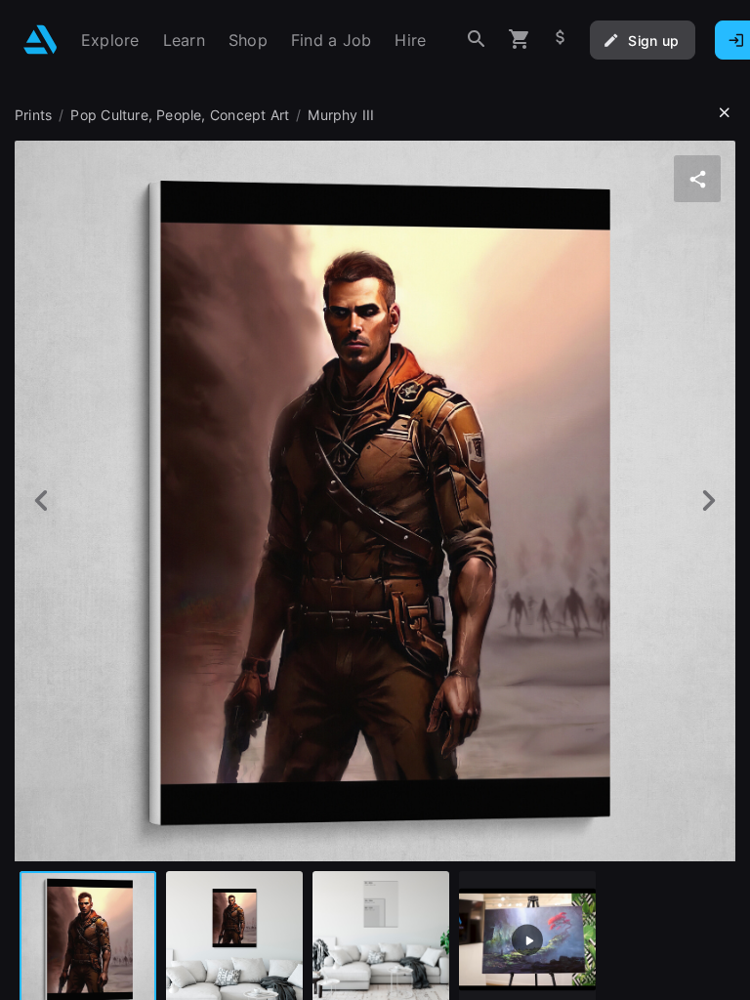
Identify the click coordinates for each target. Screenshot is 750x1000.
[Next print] (708, 500)
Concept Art (249, 114)
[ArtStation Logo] (40, 39)
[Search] (476, 40)
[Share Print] (697, 178)
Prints (33, 114)
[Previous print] (41, 500)
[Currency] (560, 40)
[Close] (724, 113)
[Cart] (519, 40)
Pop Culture (108, 114)
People (178, 114)
